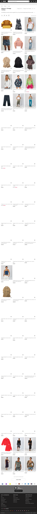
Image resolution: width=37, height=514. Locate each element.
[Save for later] (11, 30)
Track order (2, 497)
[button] (10, 510)
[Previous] (16, 8)
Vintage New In (19, 8)
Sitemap (2, 503)
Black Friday (27, 500)
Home (2, 6)
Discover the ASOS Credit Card (29, 503)
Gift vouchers (27, 497)
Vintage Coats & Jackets (27, 8)
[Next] (34, 8)
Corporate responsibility (16, 499)
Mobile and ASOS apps (28, 496)
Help (1, 496)
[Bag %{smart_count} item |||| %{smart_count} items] (36, 1)
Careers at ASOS (15, 497)
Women (5, 6)
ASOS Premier (3, 500)
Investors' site (15, 500)
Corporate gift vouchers (28, 499)
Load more (18, 479)
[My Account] (31, 1)
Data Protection (3, 504)
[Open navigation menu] (1, 1)
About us (14, 496)
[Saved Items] (33, 1)
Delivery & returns (3, 499)
